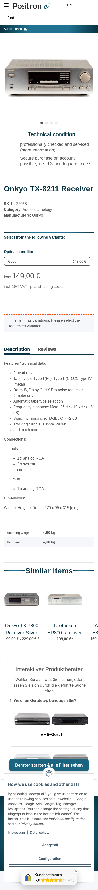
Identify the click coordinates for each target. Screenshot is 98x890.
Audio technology (37, 209)
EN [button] (69, 5)
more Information (38, 150)
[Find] (89, 18)
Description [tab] (17, 349)
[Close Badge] (76, 871)
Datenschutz (40, 832)
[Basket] (91, 5)
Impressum (16, 832)
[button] (80, 5)
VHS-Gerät (51, 734)
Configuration (50, 859)
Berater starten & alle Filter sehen (49, 765)
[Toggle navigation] (6, 3)
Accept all (50, 845)
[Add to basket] (7, 43)
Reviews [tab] (47, 349)
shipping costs (50, 287)
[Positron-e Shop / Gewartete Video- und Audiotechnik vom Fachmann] (31, 5)
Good (47, 261)
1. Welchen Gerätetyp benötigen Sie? (43, 700)
